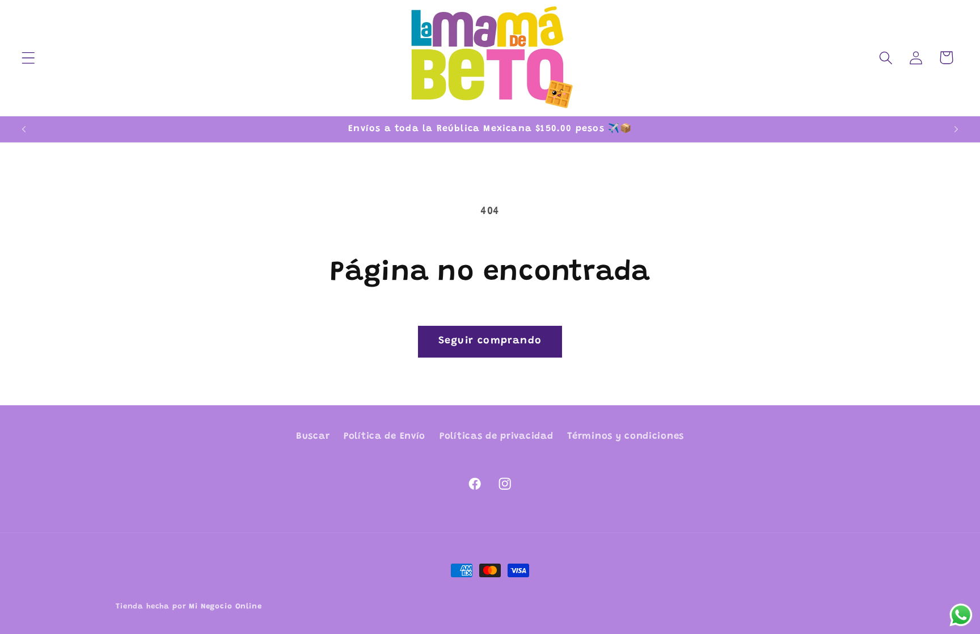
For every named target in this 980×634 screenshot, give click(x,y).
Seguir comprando (490, 341)
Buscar (313, 436)
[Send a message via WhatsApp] (961, 615)
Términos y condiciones (625, 436)
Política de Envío (384, 436)
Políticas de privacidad (497, 436)
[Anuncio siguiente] (956, 129)
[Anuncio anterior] (23, 129)
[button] (29, 58)
